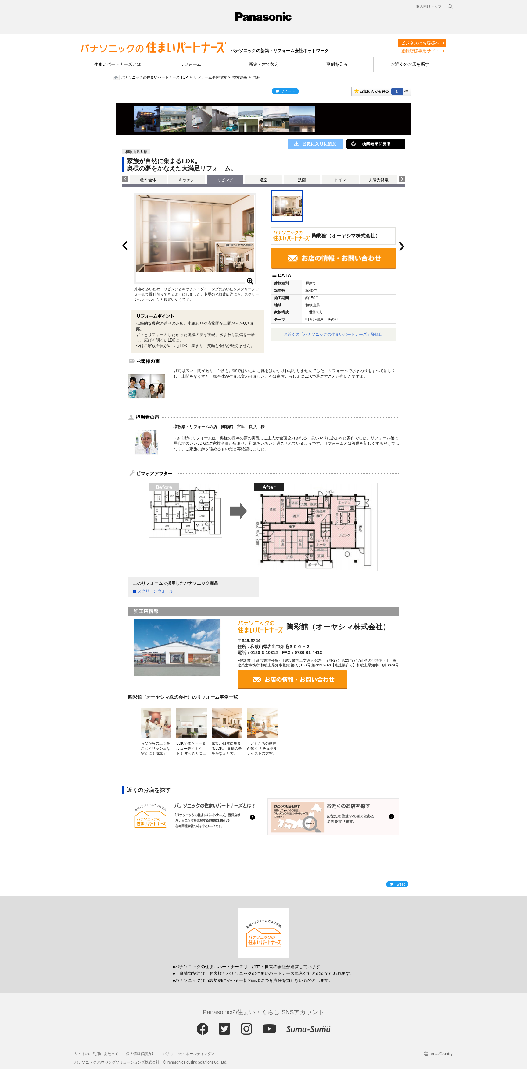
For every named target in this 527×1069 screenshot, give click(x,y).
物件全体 (148, 180)
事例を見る (337, 64)
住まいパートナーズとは (117, 64)
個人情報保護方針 (140, 1054)
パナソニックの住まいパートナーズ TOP (154, 77)
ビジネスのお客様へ (420, 43)
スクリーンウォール (155, 591)
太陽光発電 (379, 180)
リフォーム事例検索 (210, 77)
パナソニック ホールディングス (189, 1054)
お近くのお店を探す (410, 64)
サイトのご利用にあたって (96, 1054)
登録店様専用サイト (420, 50)
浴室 (263, 180)
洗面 (302, 180)
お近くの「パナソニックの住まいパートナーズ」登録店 (333, 334)
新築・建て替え (264, 64)
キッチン (187, 180)
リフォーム (190, 64)
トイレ (340, 180)
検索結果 (239, 77)
